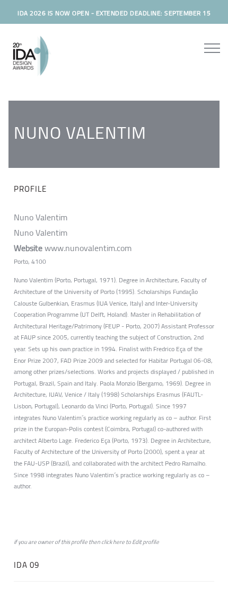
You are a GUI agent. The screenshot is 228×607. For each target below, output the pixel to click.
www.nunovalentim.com (88, 248)
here (119, 542)
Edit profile (145, 542)
